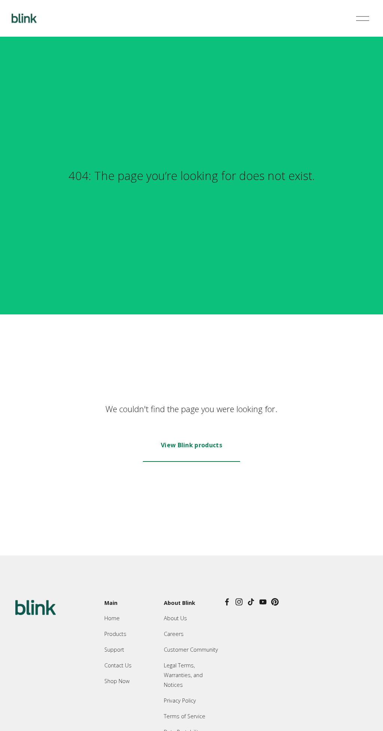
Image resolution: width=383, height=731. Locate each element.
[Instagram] (239, 602)
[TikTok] (251, 602)
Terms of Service (184, 716)
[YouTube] (263, 602)
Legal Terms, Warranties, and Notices (183, 675)
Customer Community (191, 649)
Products (115, 633)
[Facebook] (227, 602)
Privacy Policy (180, 700)
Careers (174, 633)
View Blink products (191, 445)
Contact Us (118, 665)
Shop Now (116, 681)
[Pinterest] (275, 602)
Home (112, 618)
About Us (175, 618)
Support (114, 649)
